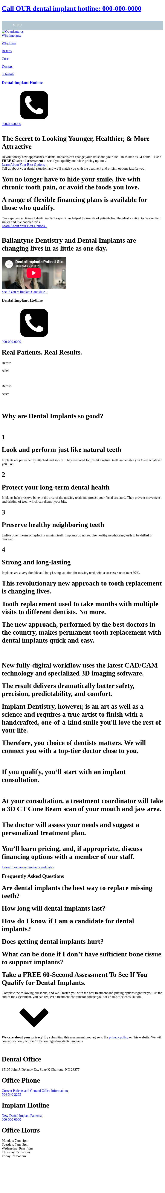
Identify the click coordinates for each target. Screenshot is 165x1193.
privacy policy (118, 1037)
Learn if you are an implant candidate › (28, 867)
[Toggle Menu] (7, 25)
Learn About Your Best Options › (24, 164)
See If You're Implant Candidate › (25, 292)
